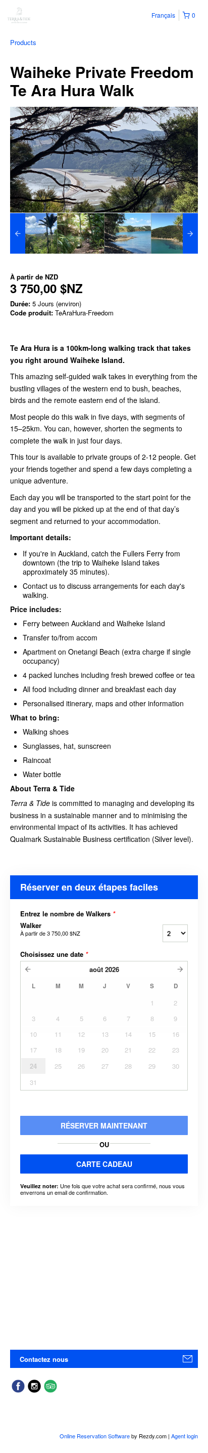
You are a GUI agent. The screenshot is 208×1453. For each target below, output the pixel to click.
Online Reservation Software (95, 1436)
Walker (50, 929)
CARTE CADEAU (104, 1164)
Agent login (184, 1436)
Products (23, 42)
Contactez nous (44, 1359)
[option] (33, 233)
